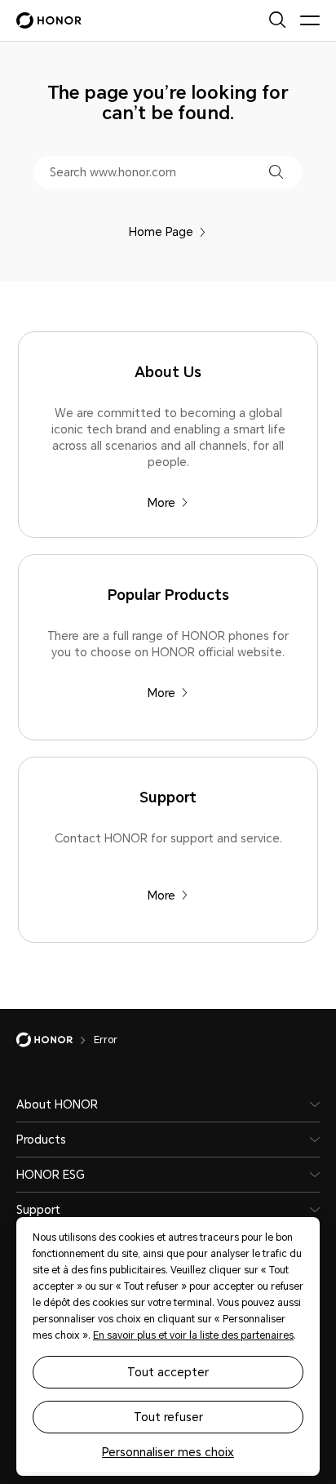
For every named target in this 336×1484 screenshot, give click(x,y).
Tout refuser (168, 1417)
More (161, 502)
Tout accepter (168, 1372)
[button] (276, 172)
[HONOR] (55, 1039)
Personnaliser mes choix (168, 1452)
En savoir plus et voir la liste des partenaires (193, 1335)
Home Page (161, 231)
